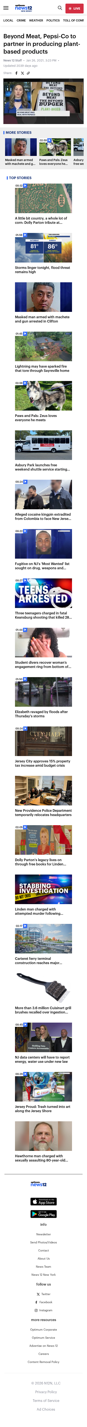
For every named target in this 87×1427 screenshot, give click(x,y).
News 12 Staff (12, 60)
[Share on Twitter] (22, 73)
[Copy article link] (28, 73)
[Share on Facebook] (16, 73)
